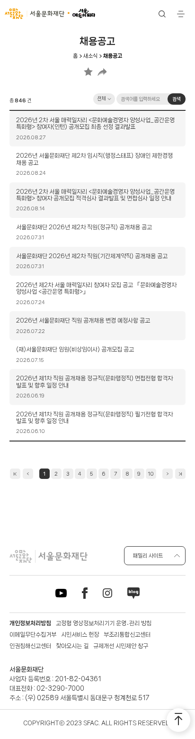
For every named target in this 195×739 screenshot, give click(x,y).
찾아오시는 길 (72, 646)
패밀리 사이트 (148, 556)
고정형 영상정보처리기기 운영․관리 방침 (103, 623)
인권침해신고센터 (30, 646)
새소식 (90, 56)
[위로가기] (178, 720)
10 (151, 474)
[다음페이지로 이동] (167, 474)
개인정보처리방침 (30, 623)
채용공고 (112, 56)
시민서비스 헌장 (80, 634)
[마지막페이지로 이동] (180, 474)
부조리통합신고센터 (127, 634)
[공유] (102, 71)
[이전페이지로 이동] (28, 474)
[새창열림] (61, 595)
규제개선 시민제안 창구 (120, 646)
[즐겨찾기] (88, 71)
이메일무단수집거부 (32, 634)
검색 (176, 99)
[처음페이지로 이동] (15, 474)
